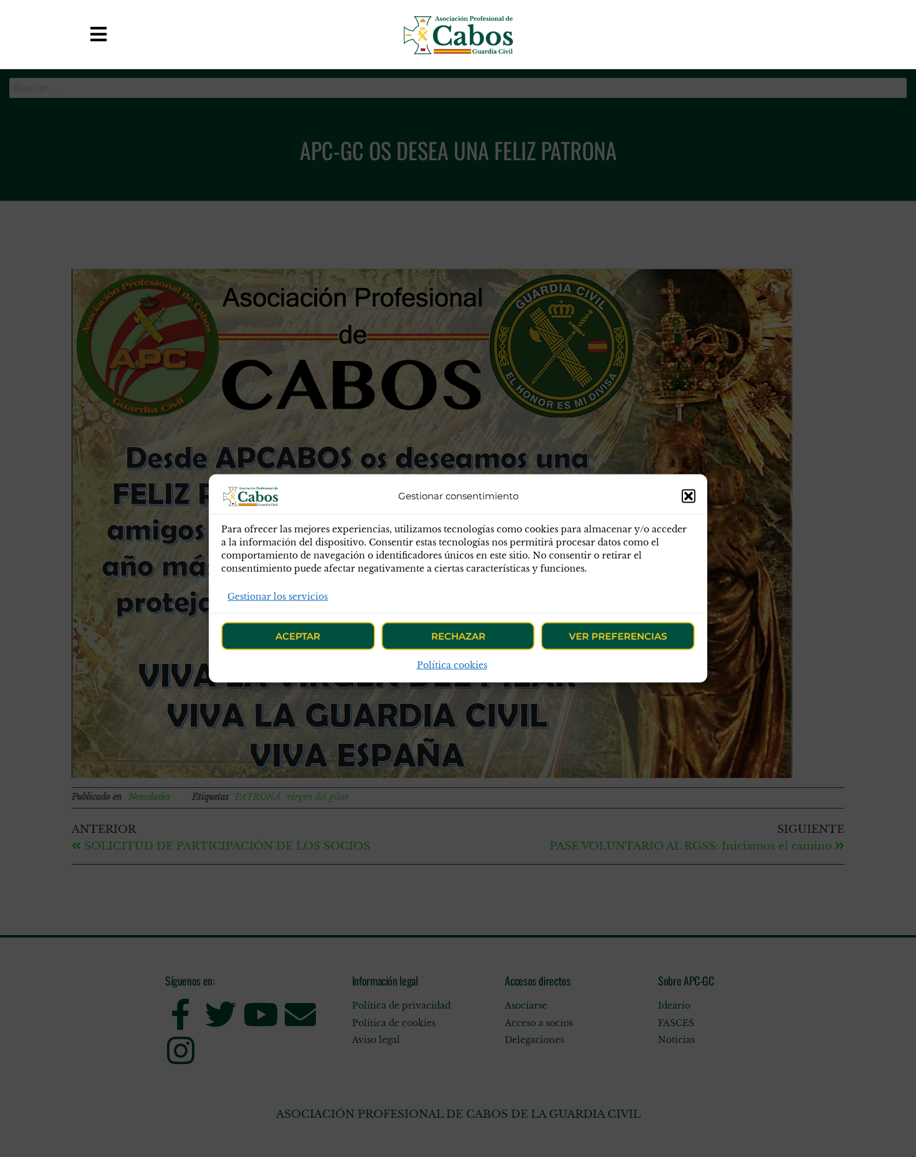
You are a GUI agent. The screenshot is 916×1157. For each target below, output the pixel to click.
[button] (688, 496)
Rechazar (458, 636)
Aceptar (297, 636)
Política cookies (452, 665)
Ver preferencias (618, 636)
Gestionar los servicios (277, 596)
